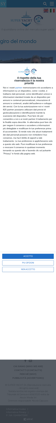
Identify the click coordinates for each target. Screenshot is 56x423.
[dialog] (28, 211)
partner (18, 88)
